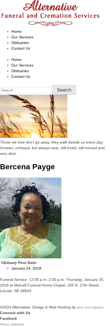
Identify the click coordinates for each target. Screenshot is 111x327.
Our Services (22, 37)
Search (64, 90)
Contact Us (20, 48)
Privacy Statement (12, 324)
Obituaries (20, 43)
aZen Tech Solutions (90, 307)
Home (16, 31)
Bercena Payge (27, 167)
